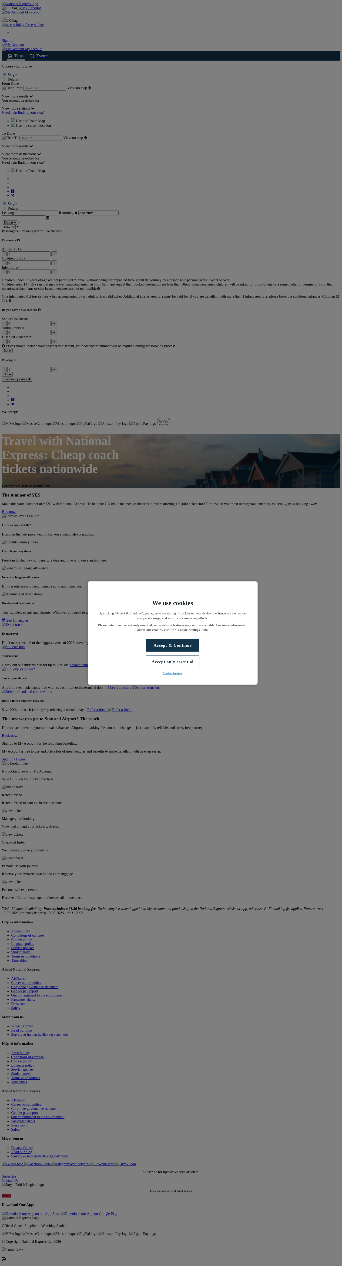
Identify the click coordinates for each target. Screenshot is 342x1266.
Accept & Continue (173, 645)
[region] (173, 633)
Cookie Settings (172, 673)
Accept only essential (173, 661)
